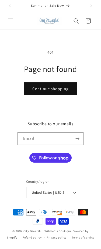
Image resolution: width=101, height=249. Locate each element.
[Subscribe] (77, 138)
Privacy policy (57, 237)
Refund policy (32, 237)
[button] (11, 21)
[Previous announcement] (10, 6)
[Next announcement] (91, 6)
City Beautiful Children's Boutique (47, 231)
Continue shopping (50, 88)
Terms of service (83, 237)
